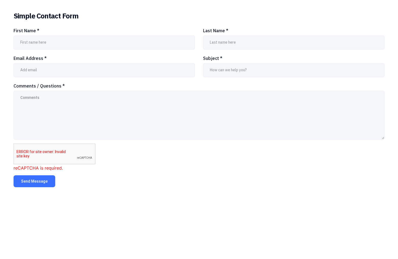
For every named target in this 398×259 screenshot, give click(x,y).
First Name (26, 30)
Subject (212, 58)
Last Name (215, 30)
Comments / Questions (39, 86)
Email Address (30, 58)
